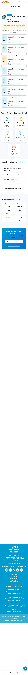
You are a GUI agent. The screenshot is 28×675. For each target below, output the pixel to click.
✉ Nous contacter (14, 245)
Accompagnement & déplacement (14, 576)
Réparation (7, 9)
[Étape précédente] (9, 6)
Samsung (11, 605)
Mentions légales (6, 616)
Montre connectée (19, 598)
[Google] (21, 570)
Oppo (17, 606)
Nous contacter (14, 580)
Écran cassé (9, 591)
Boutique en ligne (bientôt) (14, 611)
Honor (12, 606)
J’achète (17, 673)
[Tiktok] (14, 570)
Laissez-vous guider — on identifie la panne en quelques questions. (14, 26)
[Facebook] (10, 570)
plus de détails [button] (20, 37)
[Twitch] (17, 570)
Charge (21, 591)
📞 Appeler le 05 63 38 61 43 (14, 241)
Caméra (18, 593)
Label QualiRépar (16, 616)
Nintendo (13, 9)
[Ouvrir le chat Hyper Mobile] (25, 668)
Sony (22, 606)
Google (7, 606)
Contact (23, 616)
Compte (24, 673)
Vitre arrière (12, 593)
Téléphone (9, 597)
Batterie (16, 591)
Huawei (23, 605)
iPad (21, 597)
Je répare (10, 673)
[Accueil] (9, 1)
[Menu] (26, 2)
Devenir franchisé (17, 586)
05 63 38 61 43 (14, 560)
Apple (6, 605)
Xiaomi (17, 605)
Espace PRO (9, 586)
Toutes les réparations (14, 600)
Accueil (2, 9)
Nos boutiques (14, 581)
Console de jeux (9, 598)
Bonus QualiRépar (14, 578)
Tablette (16, 597)
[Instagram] (6, 570)
